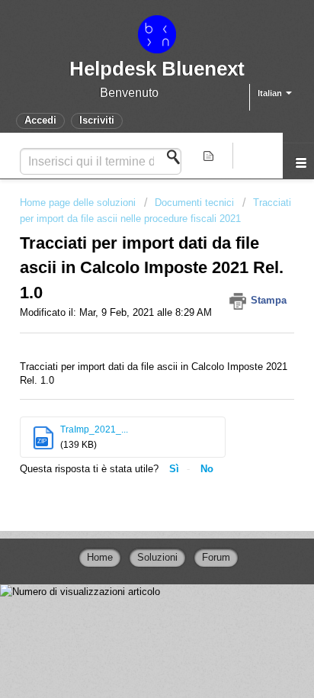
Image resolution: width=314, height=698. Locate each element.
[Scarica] (129, 336)
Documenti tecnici (194, 202)
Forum (216, 557)
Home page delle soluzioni (79, 202)
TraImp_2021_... (94, 429)
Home (100, 557)
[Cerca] (177, 157)
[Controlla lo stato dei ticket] (210, 156)
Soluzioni (157, 557)
